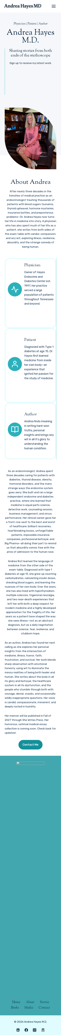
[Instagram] (34, 1030)
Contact (44, 1007)
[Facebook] (26, 1030)
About (30, 1002)
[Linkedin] (18, 1030)
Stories (44, 1002)
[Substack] (42, 1030)
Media (28, 1007)
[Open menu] (53, 6)
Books (15, 1007)
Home (16, 1002)
